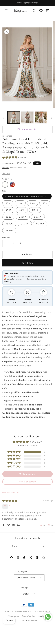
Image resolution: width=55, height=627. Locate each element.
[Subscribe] (42, 546)
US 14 (35, 210)
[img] (9, 501)
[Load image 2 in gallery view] (27, 117)
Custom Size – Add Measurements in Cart (27, 196)
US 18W (38, 216)
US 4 (20, 203)
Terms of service (28, 616)
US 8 (44, 203)
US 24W (40, 223)
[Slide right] (51, 118)
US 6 (32, 203)
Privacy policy (13, 616)
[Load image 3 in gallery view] (41, 117)
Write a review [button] (27, 474)
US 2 (8, 203)
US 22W (25, 223)
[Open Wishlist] (41, 10)
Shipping (5, 167)
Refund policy (44, 611)
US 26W (9, 230)
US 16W (22, 216)
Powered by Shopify (28, 611)
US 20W (9, 223)
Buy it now (27, 262)
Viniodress (15, 611)
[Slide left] (3, 118)
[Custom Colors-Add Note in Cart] (12, 184)
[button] (6, 10)
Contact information (29, 621)
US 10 (8, 210)
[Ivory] (5, 184)
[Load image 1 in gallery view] (13, 117)
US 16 (8, 216)
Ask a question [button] (27, 481)
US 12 (22, 210)
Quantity (6, 237)
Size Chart (6, 173)
